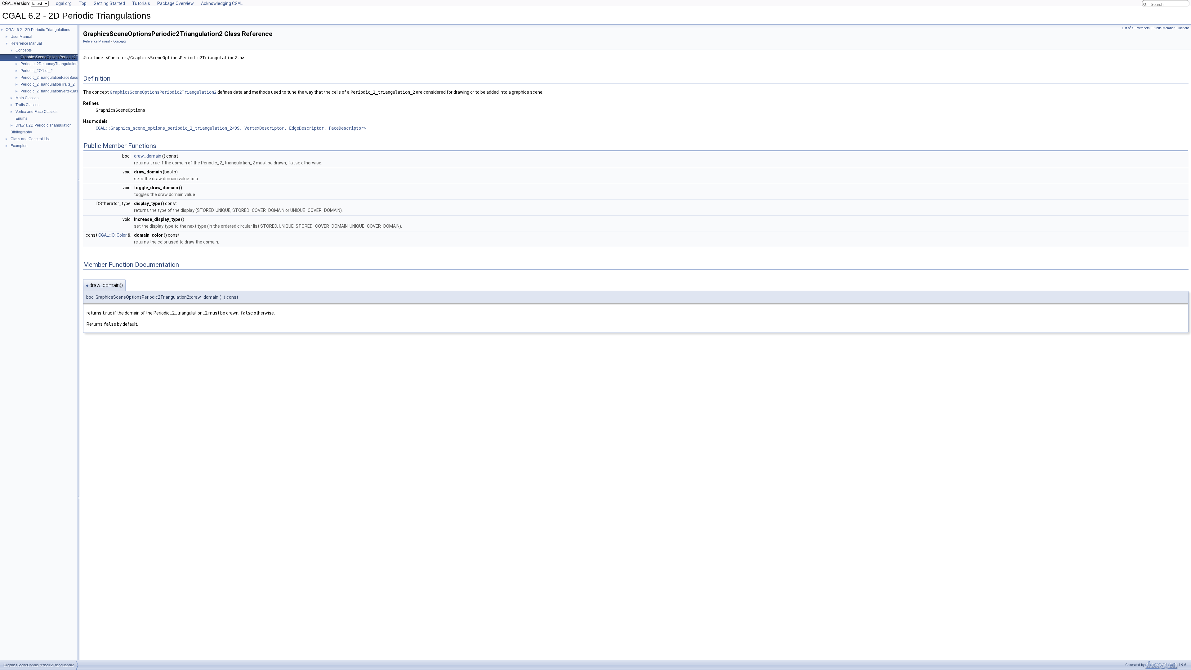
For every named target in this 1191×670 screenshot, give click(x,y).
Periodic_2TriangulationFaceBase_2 (51, 77)
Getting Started (109, 3)
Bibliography (21, 132)
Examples (19, 146)
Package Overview (175, 3)
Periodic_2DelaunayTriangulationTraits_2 (55, 64)
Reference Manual (26, 43)
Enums (21, 118)
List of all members (1136, 28)
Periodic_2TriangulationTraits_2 (47, 84)
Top (83, 3)
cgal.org (64, 3)
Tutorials (141, 3)
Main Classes (27, 98)
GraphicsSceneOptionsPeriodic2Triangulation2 (60, 57)
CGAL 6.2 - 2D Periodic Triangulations (38, 30)
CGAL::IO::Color (112, 235)
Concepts (24, 50)
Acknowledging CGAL (222, 3)
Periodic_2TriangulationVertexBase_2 (52, 91)
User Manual (21, 36)
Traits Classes (27, 105)
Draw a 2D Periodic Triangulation (44, 125)
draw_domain (147, 156)
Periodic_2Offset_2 (36, 71)
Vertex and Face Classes (36, 111)
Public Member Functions (1171, 28)
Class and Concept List (30, 139)
